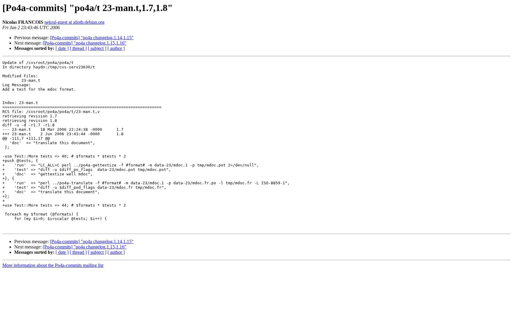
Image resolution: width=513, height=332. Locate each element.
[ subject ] (97, 48)
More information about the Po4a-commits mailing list (52, 265)
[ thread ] (78, 48)
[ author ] (116, 48)
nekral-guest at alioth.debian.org (74, 22)
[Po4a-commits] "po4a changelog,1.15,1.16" (84, 42)
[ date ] (62, 48)
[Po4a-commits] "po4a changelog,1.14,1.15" (92, 37)
